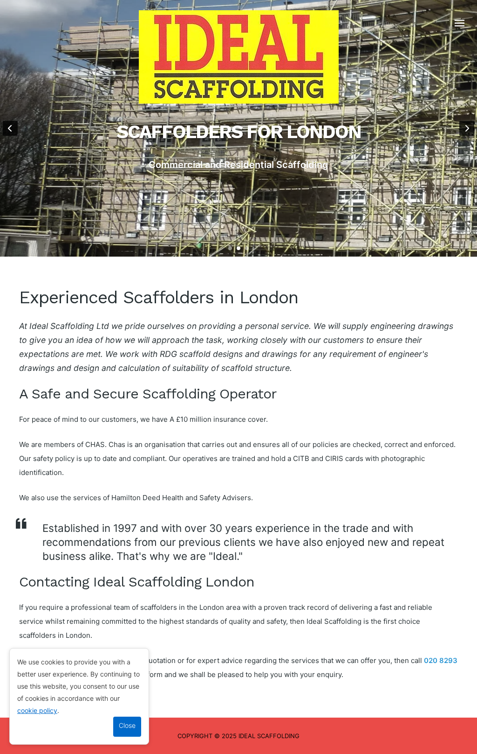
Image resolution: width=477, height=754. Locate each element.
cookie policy (37, 710)
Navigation (459, 23)
